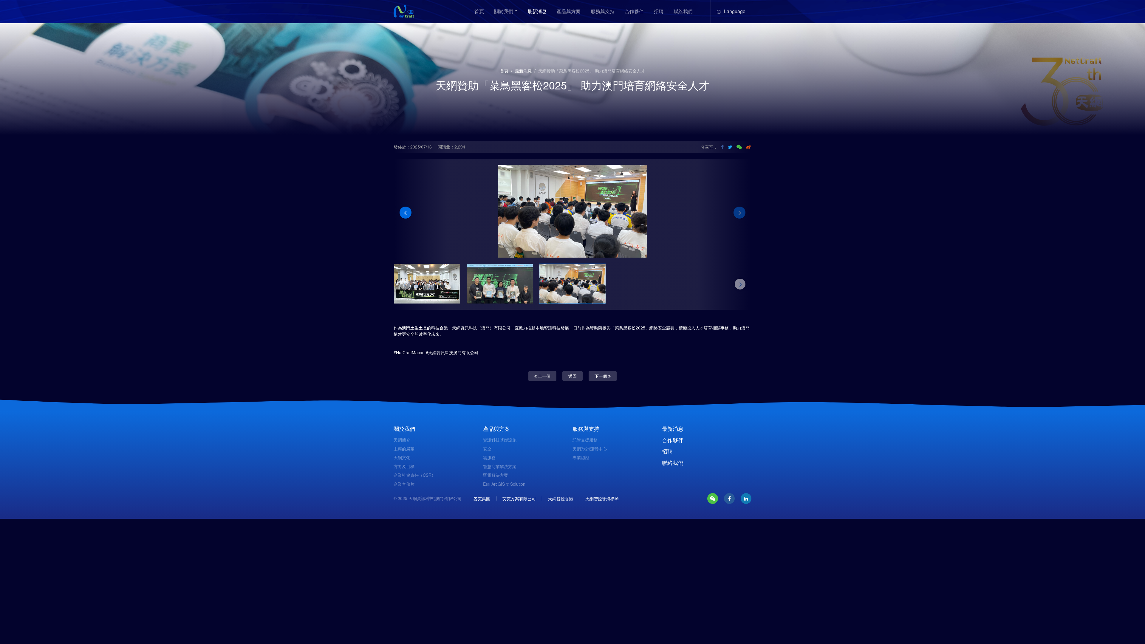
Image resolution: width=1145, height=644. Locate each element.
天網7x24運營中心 (589, 446)
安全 (487, 446)
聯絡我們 (683, 11)
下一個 (601, 373)
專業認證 (580, 454)
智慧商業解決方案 (499, 463)
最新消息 (537, 11)
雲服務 (489, 454)
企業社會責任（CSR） (415, 472)
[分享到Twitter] (730, 147)
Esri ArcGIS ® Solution (504, 481)
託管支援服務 (585, 437)
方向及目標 (404, 463)
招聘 (658, 11)
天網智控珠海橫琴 (602, 496)
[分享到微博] (748, 147)
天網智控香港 (560, 496)
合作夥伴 (634, 11)
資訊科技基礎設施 (499, 437)
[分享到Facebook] (722, 147)
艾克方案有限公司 (519, 496)
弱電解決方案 (495, 472)
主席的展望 (404, 446)
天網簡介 (402, 437)
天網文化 (402, 454)
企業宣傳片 (404, 481)
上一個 (543, 373)
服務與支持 (603, 11)
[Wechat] (712, 495)
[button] (405, 211)
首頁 (479, 11)
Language (734, 11)
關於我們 (504, 11)
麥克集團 (482, 496)
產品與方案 (569, 11)
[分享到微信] (739, 147)
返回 (572, 373)
